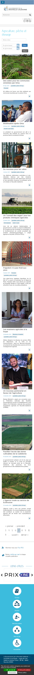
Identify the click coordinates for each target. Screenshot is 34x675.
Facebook (24, 21)
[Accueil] (15, 8)
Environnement (7, 223)
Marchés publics (17, 623)
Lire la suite (29, 96)
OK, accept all (10, 670)
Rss (30, 21)
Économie (6, 88)
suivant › (15, 534)
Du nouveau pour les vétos (14, 169)
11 (5, 534)
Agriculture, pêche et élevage (17, 85)
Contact (17, 597)
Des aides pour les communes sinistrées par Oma (16, 82)
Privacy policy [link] (22, 672)
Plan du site (17, 636)
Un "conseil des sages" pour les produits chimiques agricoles (17, 216)
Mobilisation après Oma (13, 123)
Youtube (27, 21)
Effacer (25, 51)
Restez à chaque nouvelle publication (15, 555)
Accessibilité (17, 649)
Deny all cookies (24, 670)
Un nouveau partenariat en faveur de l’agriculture (14, 392)
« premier (9, 526)
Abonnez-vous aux (14, 548)
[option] (17, 574)
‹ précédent (20, 526)
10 (29, 530)
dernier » (24, 534)
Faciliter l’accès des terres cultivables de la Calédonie (15, 453)
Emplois (17, 610)
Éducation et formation (18, 334)
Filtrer (24, 45)
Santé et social (16, 223)
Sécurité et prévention (9, 128)
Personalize (12, 672)
